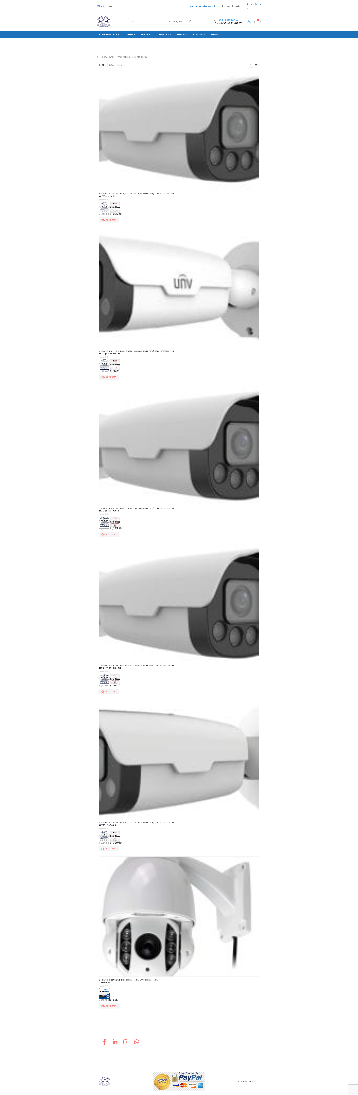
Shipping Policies (228, 1044)
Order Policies (227, 1041)
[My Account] (249, 21)
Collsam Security (108, 34)
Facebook (104, 1042)
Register (238, 6)
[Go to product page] (179, 130)
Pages (214, 34)
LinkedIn (115, 1042)
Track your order (188, 1051)
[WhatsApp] (247, 8)
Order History (186, 1044)
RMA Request (186, 1048)
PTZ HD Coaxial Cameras (150, 980)
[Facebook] (247, 4)
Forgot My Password (189, 1041)
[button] (251, 65)
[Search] (190, 21)
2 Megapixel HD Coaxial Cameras (111, 980)
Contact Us (185, 1058)
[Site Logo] (103, 21)
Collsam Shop (162, 34)
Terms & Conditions (230, 1054)
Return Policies (227, 1038)
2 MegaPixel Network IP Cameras (111, 194)
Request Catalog (188, 1054)
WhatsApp (137, 1042)
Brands (144, 34)
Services (181, 34)
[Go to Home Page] (97, 57)
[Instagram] (255, 4)
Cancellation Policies (230, 1048)
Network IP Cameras (133, 194)
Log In (227, 6)
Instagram (126, 1042)
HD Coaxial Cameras (132, 980)
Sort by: (102, 65)
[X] (251, 4)
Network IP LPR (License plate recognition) (157, 194)
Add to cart (110, 220)
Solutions (198, 34)
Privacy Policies (228, 1051)
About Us (184, 1038)
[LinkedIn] (260, 4)
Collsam (128, 34)
